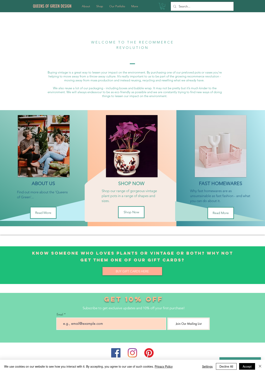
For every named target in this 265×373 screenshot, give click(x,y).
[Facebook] (115, 352)
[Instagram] (132, 352)
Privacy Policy (164, 366)
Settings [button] (207, 366)
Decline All (226, 366)
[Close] (260, 366)
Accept (247, 366)
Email (60, 314)
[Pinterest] (149, 352)
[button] (162, 6)
